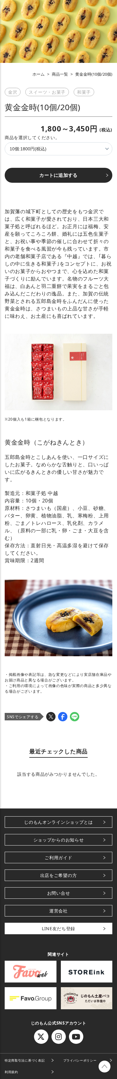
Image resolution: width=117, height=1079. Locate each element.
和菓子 (84, 92)
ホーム (38, 74)
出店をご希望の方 (58, 875)
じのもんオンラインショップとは (58, 822)
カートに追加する (58, 175)
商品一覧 (60, 74)
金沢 (12, 92)
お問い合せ (58, 893)
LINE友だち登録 (58, 928)
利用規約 (11, 1072)
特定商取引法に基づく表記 (25, 1060)
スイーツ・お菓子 (47, 92)
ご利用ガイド (58, 857)
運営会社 (58, 911)
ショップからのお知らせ (58, 840)
